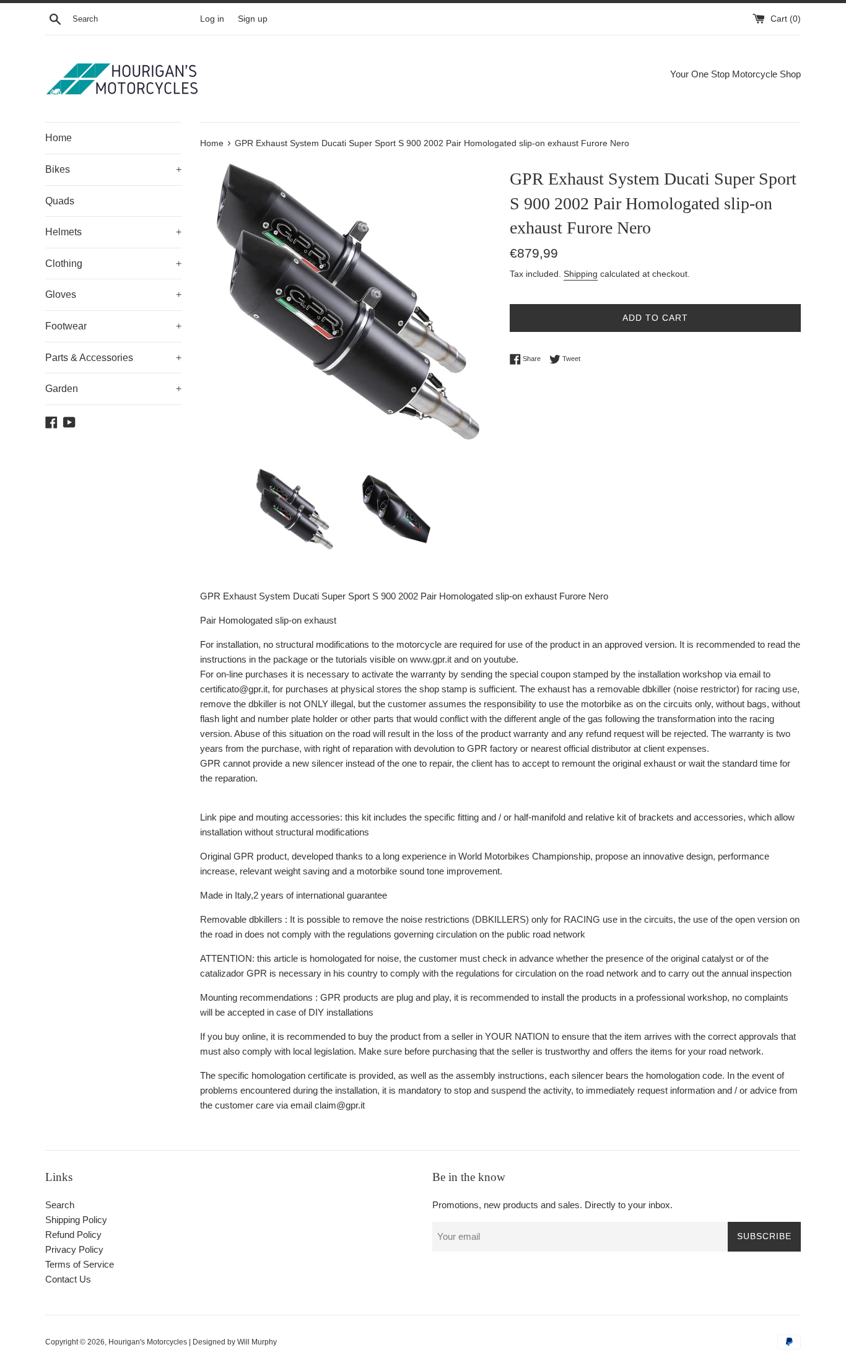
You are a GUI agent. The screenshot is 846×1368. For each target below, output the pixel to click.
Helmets (113, 232)
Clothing (113, 263)
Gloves (113, 294)
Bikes (113, 169)
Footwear (113, 326)
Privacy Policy (74, 1249)
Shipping (581, 274)
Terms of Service (79, 1264)
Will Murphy (257, 1342)
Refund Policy (73, 1234)
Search (59, 1205)
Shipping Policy (76, 1219)
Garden (113, 388)
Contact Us (68, 1279)
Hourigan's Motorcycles (147, 1342)
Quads (59, 201)
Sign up (253, 19)
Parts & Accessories (113, 357)
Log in (212, 19)
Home (58, 138)
